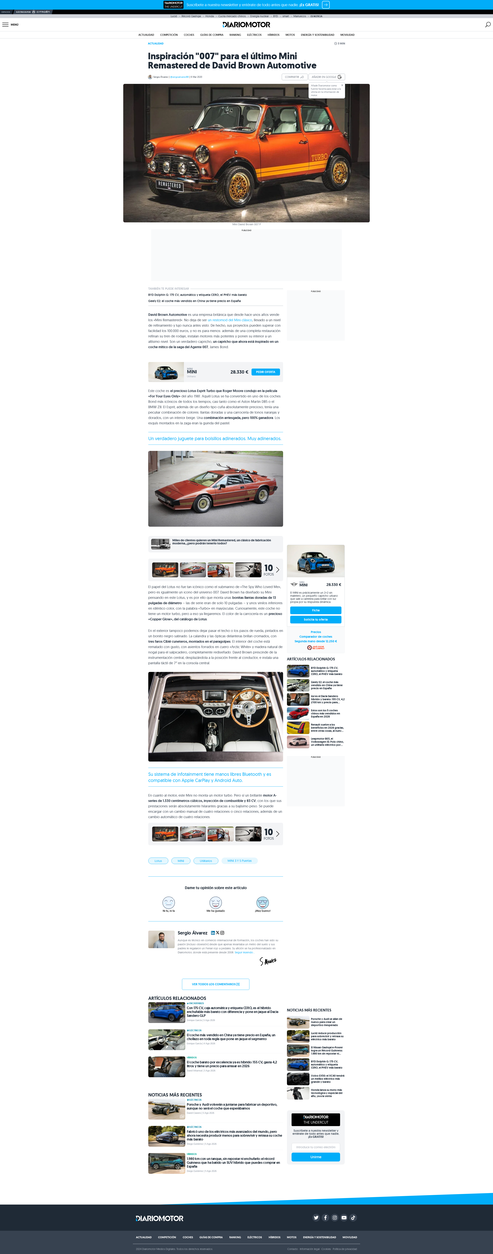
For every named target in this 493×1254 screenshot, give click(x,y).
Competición (169, 35)
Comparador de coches (315, 637)
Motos (290, 35)
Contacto (292, 1249)
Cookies (326, 1249)
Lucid (174, 16)
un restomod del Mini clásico (230, 320)
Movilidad (347, 35)
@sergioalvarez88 (179, 76)
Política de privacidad (345, 1249)
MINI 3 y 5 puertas (240, 861)
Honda (209, 16)
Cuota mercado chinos (232, 16)
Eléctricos (254, 35)
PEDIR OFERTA (265, 372)
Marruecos (299, 16)
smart (286, 16)
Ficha (316, 610)
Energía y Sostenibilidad (317, 35)
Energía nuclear (259, 16)
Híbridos (273, 35)
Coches (189, 35)
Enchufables (196, 1003)
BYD (275, 16)
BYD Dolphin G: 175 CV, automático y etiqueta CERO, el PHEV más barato (197, 294)
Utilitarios (206, 861)
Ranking (235, 35)
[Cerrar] (342, 85)
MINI (181, 861)
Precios (316, 632)
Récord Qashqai (191, 16)
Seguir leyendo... (245, 952)
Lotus (158, 861)
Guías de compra (211, 35)
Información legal (310, 1249)
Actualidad (146, 35)
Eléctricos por (23, 12)
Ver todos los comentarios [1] (215, 984)
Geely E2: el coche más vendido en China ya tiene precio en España (194, 301)
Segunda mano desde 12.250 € (316, 641)
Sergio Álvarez (160, 76)
